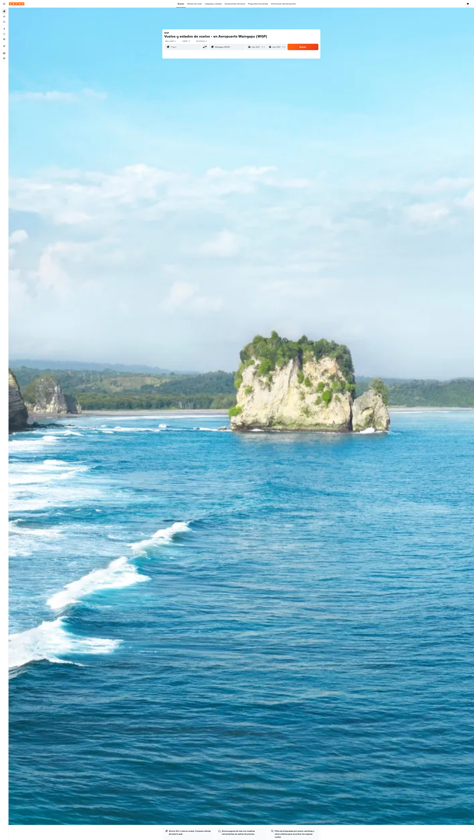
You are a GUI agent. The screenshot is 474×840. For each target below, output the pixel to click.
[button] (4, 4)
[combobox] (171, 41)
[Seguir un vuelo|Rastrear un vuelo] (4, 33)
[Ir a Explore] (4, 28)
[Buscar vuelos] (4, 11)
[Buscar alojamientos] (4, 16)
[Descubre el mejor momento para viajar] (4, 39)
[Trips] (4, 46)
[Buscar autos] (4, 21)
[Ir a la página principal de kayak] (16, 3)
